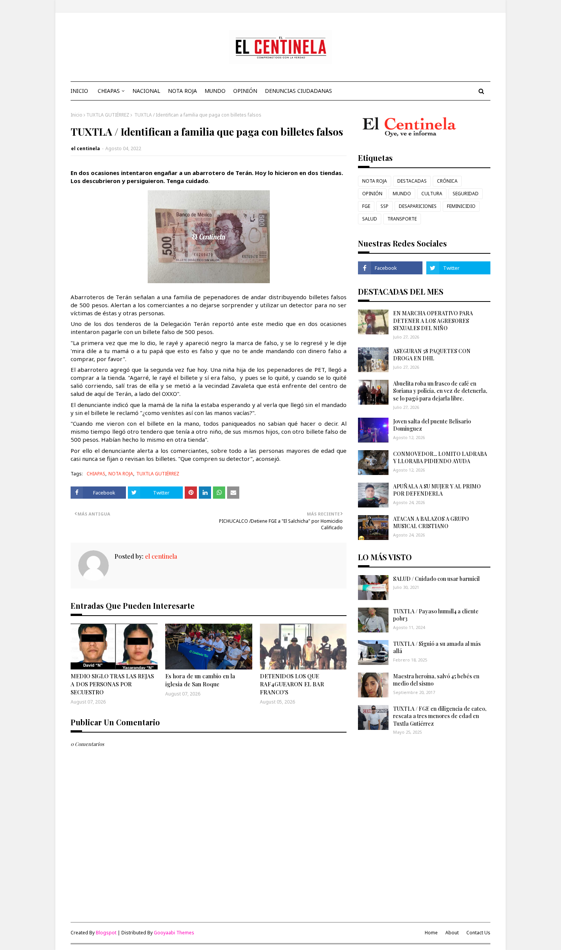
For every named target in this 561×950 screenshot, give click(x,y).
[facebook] (390, 267)
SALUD (369, 219)
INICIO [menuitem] (79, 90)
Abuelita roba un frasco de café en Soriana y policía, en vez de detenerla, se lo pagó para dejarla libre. (440, 391)
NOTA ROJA (120, 473)
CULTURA (431, 193)
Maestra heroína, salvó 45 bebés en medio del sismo (436, 680)
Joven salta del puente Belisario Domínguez (432, 425)
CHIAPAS (96, 473)
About (452, 932)
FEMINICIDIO (461, 206)
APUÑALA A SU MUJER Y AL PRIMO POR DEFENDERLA (437, 490)
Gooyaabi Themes (174, 932)
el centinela (85, 148)
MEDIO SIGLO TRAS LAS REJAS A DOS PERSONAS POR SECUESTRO (112, 684)
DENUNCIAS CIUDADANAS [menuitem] (298, 90)
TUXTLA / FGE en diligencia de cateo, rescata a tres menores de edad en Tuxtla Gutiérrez (440, 716)
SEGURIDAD (466, 193)
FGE (366, 206)
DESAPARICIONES (418, 206)
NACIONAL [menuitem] (146, 90)
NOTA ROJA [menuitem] (182, 90)
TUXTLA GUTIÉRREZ (107, 115)
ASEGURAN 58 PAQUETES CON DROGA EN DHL (432, 354)
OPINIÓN (372, 193)
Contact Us (478, 932)
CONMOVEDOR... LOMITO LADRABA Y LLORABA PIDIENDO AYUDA (440, 457)
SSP (384, 206)
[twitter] (458, 267)
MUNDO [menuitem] (215, 90)
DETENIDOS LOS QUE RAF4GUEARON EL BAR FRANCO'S (292, 684)
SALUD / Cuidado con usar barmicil (436, 578)
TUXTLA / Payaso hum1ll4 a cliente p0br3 (436, 615)
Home (431, 932)
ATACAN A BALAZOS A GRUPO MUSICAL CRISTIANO (431, 522)
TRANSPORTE (402, 219)
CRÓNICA (447, 181)
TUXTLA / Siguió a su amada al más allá (437, 647)
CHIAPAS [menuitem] (109, 90)
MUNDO (402, 193)
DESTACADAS (412, 181)
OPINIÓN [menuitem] (245, 90)
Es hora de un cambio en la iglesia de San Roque (200, 680)
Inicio (76, 115)
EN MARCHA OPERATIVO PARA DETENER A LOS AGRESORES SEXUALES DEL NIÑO (433, 321)
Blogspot (106, 932)
